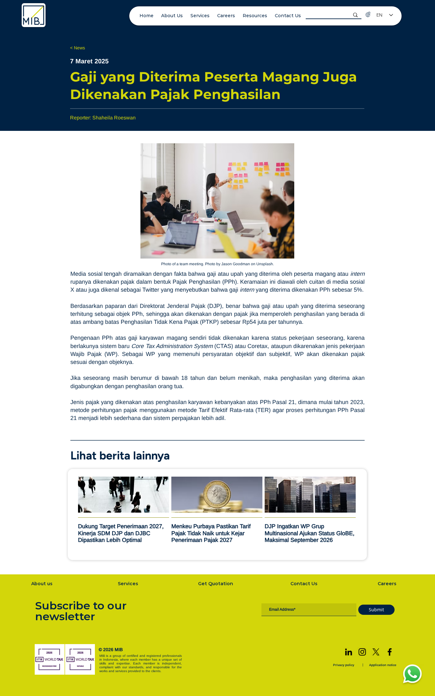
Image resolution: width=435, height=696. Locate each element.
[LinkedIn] (348, 652)
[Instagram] (362, 652)
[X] (376, 652)
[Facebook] (390, 652)
